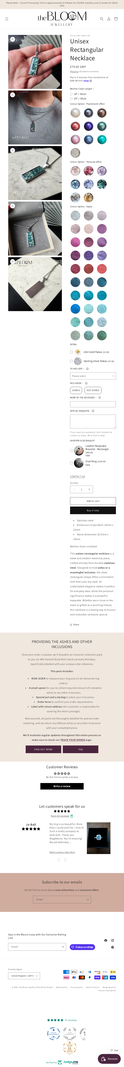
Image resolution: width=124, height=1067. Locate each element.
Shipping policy (109, 987)
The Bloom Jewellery (27, 987)
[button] (6, 18)
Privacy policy (77, 987)
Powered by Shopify (44, 987)
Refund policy (61, 987)
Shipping (74, 71)
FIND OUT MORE (43, 749)
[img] (61, 811)
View (88, 455)
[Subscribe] (87, 899)
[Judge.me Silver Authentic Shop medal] (54, 1033)
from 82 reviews (60, 816)
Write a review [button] (61, 786)
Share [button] (76, 624)
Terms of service (92, 987)
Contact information (107, 990)
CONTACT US (77, 476)
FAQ (80, 749)
